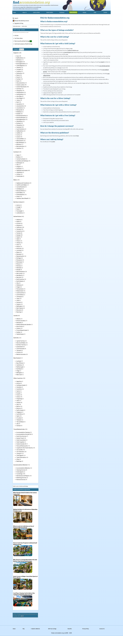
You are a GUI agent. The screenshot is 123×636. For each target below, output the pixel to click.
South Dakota (19, 295)
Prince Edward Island (21, 330)
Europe (18, 393)
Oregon (18, 287)
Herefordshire (20, 92)
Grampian (18, 168)
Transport (18, 453)
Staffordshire (19, 131)
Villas (17, 459)
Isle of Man (19, 96)
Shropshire (19, 125)
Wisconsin (18, 310)
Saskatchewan (20, 334)
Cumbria (18, 71)
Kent (17, 102)
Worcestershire (20, 146)
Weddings (18, 461)
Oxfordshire (19, 121)
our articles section (105, 66)
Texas (17, 298)
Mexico (18, 406)
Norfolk (18, 114)
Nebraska (18, 268)
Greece (18, 397)
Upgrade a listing (18, 23)
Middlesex (19, 112)
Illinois (18, 241)
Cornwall (18, 69)
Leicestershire (20, 106)
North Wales (19, 193)
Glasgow (18, 167)
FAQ (23, 629)
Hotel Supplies (20, 442)
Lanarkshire (19, 172)
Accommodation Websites (23, 468)
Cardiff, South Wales (21, 185)
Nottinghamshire (20, 119)
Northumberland (20, 117)
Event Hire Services (21, 436)
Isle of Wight (19, 98)
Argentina (18, 381)
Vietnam (18, 426)
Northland (19, 369)
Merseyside (19, 110)
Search (16, 18)
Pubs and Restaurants (22, 446)
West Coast (19, 375)
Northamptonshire (21, 115)
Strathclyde (19, 176)
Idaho (17, 239)
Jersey (18, 100)
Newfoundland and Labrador (23, 324)
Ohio (17, 283)
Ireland (18, 402)
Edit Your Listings (52, 629)
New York (18, 277)
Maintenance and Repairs (23, 476)
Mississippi (19, 262)
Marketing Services (21, 478)
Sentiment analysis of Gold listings (23, 44)
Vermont (18, 302)
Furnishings (19, 474)
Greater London (20, 85)
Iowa (17, 245)
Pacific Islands (20, 410)
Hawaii (18, 237)
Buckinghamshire (20, 64)
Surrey (18, 135)
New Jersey (19, 273)
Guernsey (18, 89)
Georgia (18, 235)
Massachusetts (20, 256)
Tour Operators (20, 452)
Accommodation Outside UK (23, 434)
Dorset (18, 77)
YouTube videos (18, 38)
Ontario (18, 328)
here (77, 136)
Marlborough (19, 367)
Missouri (18, 264)
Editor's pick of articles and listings (20, 486)
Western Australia (20, 354)
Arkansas (18, 225)
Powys (18, 196)
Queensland (19, 347)
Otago (18, 371)
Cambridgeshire (20, 65)
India (17, 401)
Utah (17, 300)
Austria (18, 383)
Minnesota (19, 260)
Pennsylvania (19, 289)
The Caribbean (20, 422)
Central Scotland (20, 159)
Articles (16, 35)
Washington (19, 306)
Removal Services (20, 479)
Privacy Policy (85, 629)
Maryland (18, 254)
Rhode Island (19, 291)
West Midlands (20, 142)
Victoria (18, 352)
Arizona (18, 223)
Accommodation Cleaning (23, 432)
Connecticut (19, 231)
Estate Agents (19, 472)
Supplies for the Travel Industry (24, 448)
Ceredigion (19, 189)
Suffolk (18, 133)
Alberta (18, 319)
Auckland (18, 361)
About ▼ (25, 12)
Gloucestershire (20, 83)
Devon (18, 75)
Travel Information (21, 457)
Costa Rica (19, 389)
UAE (17, 424)
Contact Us (102, 629)
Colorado (18, 229)
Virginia (18, 304)
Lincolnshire (19, 108)
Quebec (18, 332)
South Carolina (20, 293)
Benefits (70, 629)
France (18, 395)
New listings (22, 49)
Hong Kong (19, 399)
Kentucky (18, 248)
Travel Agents (19, 455)
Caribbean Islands (20, 385)
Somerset (18, 127)
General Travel (20, 438)
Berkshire (18, 60)
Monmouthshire (20, 191)
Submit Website (73, 12)
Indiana (18, 243)
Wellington (19, 373)
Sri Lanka (18, 418)
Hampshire (19, 90)
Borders (18, 157)
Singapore (19, 412)
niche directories (16, 26)
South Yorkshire (20, 129)
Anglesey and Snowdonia (22, 183)
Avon (17, 56)
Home (14, 629)
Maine (18, 252)
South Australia (20, 348)
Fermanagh (19, 211)
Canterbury (19, 365)
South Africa (19, 414)
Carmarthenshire (20, 187)
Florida (18, 233)
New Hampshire (20, 271)
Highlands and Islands (22, 170)
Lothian (18, 174)
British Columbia (20, 321)
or (63, 52)
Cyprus (18, 391)
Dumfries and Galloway (22, 161)
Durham (18, 79)
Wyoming (18, 312)
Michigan (18, 258)
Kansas (18, 246)
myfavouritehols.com (73, 50)
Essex (17, 81)
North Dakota (19, 281)
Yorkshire (18, 148)
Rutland (18, 123)
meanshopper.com (68, 52)
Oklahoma (19, 285)
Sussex (18, 137)
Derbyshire (19, 73)
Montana (18, 266)
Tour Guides (19, 450)
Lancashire (19, 104)
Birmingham (19, 62)
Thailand (18, 420)
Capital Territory (20, 341)
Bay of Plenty (19, 363)
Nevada (18, 270)
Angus (18, 155)
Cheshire (18, 67)
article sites (24, 26)
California (18, 227)
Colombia (18, 387)
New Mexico (19, 275)
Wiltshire (18, 144)
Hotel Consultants (21, 440)
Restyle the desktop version (22, 21)
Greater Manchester (21, 87)
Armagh (18, 207)
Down (17, 209)
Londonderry (19, 213)
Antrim (18, 205)
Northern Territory (21, 345)
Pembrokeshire (20, 194)
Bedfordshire (19, 58)
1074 (22, 616)
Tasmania (18, 350)
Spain (17, 416)
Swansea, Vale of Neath (22, 198)
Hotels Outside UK (21, 444)
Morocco (18, 408)
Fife (17, 165)
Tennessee (19, 296)
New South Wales (20, 343)
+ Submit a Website (35, 629)
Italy (17, 404)
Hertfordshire (19, 94)
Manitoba (18, 322)
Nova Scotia (19, 326)
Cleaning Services (20, 470)
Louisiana (18, 250)
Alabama (18, 220)
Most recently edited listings (21, 41)
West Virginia (19, 308)
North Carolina (20, 279)
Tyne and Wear (20, 139)
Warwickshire (19, 141)
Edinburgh (19, 163)
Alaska (18, 221)
